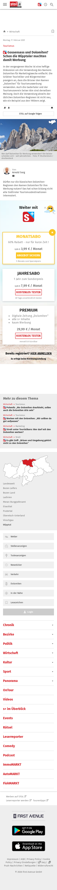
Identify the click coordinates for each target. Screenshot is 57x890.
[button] (53, 31)
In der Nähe (17, 593)
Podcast (9, 755)
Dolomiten (16, 583)
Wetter (14, 536)
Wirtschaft (14, 31)
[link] (28, 409)
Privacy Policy (34, 859)
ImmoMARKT (12, 765)
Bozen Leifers (10, 488)
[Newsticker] (45, 4)
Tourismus (8, 46)
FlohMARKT (11, 783)
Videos (8, 699)
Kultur (7, 662)
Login (30, 612)
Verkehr (15, 574)
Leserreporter (13, 737)
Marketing (20, 426)
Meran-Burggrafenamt (14, 501)
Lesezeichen (17, 602)
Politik (7, 644)
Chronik (8, 625)
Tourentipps (39, 800)
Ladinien (7, 497)
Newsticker (16, 564)
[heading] (28, 56)
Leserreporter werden (17, 800)
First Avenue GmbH (32, 872)
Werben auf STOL (14, 796)
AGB (23, 859)
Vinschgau (8, 520)
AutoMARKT (11, 774)
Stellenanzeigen (19, 546)
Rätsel (7, 727)
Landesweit (9, 483)
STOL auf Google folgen (30, 113)
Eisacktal (7, 506)
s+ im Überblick (14, 709)
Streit (18, 437)
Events (8, 718)
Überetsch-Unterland (14, 515)
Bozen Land (9, 492)
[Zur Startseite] (4, 31)
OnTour (8, 690)
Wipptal (7, 524)
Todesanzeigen (18, 555)
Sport (7, 672)
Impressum (13, 859)
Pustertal (7, 511)
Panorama (10, 681)
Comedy (9, 746)
